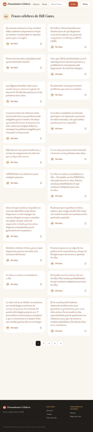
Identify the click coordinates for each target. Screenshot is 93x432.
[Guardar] (41, 43)
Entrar (85, 4)
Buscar (73, 413)
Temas (44, 4)
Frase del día (51, 418)
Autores (36, 4)
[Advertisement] (46, 368)
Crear (73, 4)
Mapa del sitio (75, 416)
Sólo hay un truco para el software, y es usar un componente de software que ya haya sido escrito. (23, 153)
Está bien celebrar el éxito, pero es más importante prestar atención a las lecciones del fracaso (24, 251)
